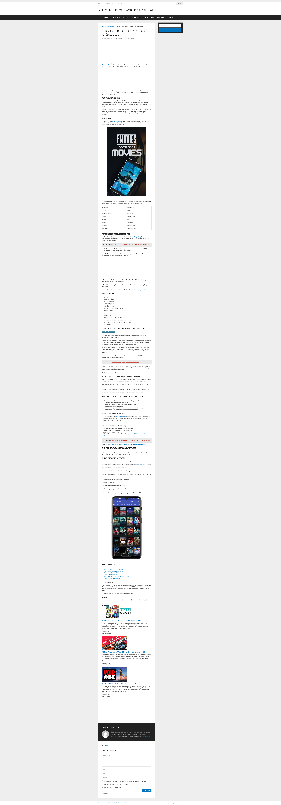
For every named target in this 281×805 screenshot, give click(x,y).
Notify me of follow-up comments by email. (116, 784)
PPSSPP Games (136, 17)
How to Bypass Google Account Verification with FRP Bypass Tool (126, 444)
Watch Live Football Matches (112, 578)
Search (170, 30)
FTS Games (171, 17)
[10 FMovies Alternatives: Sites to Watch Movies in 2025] (118, 618)
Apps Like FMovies (114, 373)
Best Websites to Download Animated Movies (116, 576)
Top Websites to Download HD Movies (114, 571)
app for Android (115, 121)
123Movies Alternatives (110, 574)
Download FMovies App (108, 331)
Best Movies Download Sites (112, 573)
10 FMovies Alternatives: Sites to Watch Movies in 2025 (121, 620)
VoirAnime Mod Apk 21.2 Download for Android (119, 683)
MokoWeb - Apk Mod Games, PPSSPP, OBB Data (110, 803)
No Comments (130, 38)
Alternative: (105, 793)
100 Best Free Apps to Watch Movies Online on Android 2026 (123, 652)
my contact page (145, 736)
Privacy (113, 3)
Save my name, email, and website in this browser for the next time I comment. (125, 781)
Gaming (125, 17)
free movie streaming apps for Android (140, 290)
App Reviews (104, 17)
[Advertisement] (126, 51)
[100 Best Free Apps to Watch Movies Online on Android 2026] (114, 650)
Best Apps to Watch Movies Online (113, 569)
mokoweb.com (142, 464)
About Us (100, 3)
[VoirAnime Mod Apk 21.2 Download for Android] (114, 681)
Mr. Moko (113, 731)
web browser (116, 384)
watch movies (133, 101)
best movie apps (121, 416)
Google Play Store (139, 237)
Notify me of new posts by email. (113, 787)
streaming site (105, 64)
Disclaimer (119, 3)
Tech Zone (115, 17)
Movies (107, 745)
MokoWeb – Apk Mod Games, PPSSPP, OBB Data (126, 10)
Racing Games (149, 17)
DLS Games (160, 17)
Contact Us (107, 3)
